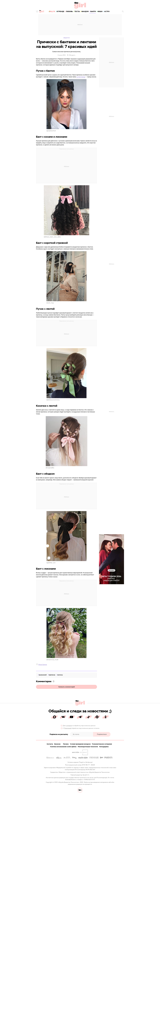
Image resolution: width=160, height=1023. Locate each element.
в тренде (60, 11)
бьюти (93, 11)
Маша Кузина (42, 664)
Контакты (50, 744)
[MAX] (54, 717)
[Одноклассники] (105, 717)
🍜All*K (51, 11)
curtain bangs (80, 77)
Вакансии (57, 744)
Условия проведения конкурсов (80, 744)
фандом (85, 11)
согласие (69, 725)
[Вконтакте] (63, 717)
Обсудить (72, 55)
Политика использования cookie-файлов (63, 747)
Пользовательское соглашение (102, 744)
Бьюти (67, 38)
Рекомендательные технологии (88, 747)
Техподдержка (104, 747)
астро (107, 11)
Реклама (66, 744)
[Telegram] (80, 717)
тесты (77, 11)
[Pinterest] (97, 717)
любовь (69, 11)
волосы (60, 675)
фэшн (100, 11)
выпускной (42, 675)
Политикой (67, 728)
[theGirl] (41, 11)
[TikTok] (88, 717)
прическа (52, 675)
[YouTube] (71, 717)
